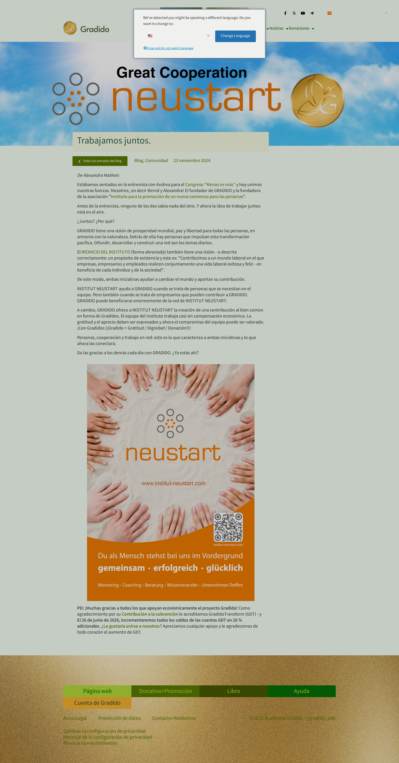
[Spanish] (355, 13)
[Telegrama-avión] (312, 13)
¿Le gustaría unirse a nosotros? (131, 626)
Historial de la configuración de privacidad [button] (107, 737)
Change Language (235, 36)
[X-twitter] (294, 13)
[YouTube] (303, 13)
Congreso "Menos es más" (210, 185)
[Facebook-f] (285, 13)
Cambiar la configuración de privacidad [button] (104, 731)
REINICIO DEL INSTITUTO (106, 252)
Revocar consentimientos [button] (90, 743)
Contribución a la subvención (150, 614)
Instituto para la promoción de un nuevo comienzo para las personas (177, 197)
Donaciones (299, 29)
